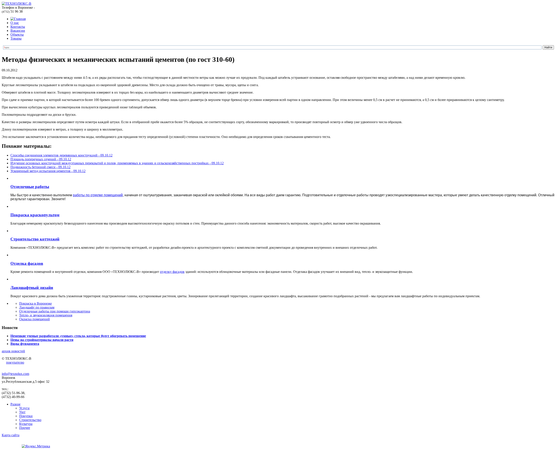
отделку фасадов (172, 272)
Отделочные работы (29, 186)
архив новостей (13, 351)
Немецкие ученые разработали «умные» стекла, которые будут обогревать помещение (78, 336)
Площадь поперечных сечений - (40, 159)
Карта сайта (10, 435)
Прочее (24, 428)
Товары (16, 38)
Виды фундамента (24, 344)
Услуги (24, 408)
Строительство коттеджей (34, 239)
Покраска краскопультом (34, 215)
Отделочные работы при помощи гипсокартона (54, 311)
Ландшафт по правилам (36, 307)
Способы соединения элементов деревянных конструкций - (61, 155)
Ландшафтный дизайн (31, 287)
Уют (22, 412)
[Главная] (18, 19)
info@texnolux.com (15, 374)
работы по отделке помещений (98, 195)
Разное (15, 404)
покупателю (15, 362)
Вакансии (17, 30)
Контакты (17, 27)
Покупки (26, 416)
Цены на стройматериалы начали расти (41, 340)
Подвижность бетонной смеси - (40, 167)
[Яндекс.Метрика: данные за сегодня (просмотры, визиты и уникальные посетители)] (36, 446)
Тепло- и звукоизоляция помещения (45, 315)
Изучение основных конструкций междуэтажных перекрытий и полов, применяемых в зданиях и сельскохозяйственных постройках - (117, 163)
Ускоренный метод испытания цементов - (48, 171)
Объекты (17, 34)
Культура (25, 424)
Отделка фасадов (26, 263)
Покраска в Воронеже (35, 303)
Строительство (30, 420)
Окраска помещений (34, 319)
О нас (14, 23)
